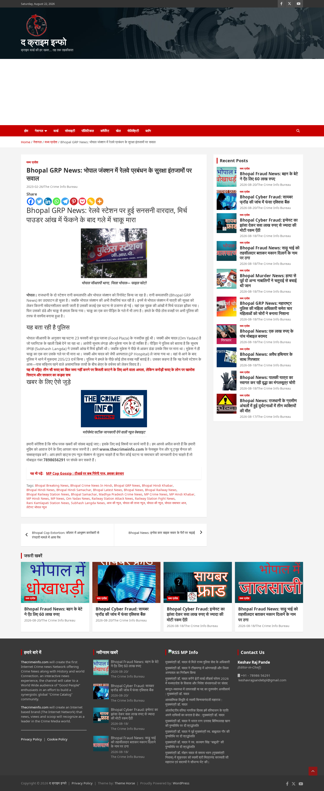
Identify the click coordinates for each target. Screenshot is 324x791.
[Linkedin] (48, 201)
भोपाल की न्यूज (155, 503)
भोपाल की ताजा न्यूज (134, 503)
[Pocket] (82, 201)
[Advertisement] (162, 92)
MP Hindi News (37, 498)
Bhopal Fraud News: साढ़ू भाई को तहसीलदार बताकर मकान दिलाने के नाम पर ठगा (269, 253)
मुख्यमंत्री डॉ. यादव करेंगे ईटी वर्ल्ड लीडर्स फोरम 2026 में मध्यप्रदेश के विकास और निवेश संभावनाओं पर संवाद (197, 680)
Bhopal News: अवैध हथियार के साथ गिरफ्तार (266, 356)
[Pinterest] (74, 201)
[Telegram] (65, 201)
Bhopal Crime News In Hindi (91, 485)
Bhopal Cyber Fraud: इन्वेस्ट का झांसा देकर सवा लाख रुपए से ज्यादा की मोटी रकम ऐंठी (269, 225)
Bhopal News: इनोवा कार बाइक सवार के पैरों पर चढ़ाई (162, 532)
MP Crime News (156, 494)
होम (26, 130)
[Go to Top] (313, 771)
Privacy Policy (31, 739)
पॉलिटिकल (88, 130)
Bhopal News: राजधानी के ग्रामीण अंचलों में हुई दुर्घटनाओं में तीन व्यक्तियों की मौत (268, 406)
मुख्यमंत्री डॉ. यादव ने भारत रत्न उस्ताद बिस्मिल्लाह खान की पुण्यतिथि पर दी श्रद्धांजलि (197, 723)
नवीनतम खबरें (107, 652)
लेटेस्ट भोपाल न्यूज (36, 507)
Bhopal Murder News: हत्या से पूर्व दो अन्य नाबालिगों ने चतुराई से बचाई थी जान (268, 281)
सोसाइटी (70, 130)
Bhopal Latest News (107, 490)
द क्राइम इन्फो (43, 42)
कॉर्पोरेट (105, 130)
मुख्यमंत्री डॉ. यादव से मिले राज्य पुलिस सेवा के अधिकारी (197, 662)
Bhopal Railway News (161, 490)
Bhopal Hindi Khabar (157, 485)
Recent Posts (234, 161)
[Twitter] (39, 201)
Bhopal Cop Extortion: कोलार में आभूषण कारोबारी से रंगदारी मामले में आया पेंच (65, 534)
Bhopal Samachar (84, 494)
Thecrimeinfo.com (34, 662)
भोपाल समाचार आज (175, 503)
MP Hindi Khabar (181, 494)
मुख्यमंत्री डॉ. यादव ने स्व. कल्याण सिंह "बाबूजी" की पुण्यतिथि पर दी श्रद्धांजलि (194, 744)
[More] (99, 201)
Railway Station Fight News (155, 498)
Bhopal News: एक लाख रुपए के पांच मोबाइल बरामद (266, 333)
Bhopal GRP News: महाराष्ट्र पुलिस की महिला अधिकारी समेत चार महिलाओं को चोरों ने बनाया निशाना (266, 308)
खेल (118, 130)
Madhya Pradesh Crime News (120, 494)
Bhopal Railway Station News (47, 494)
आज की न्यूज (114, 503)
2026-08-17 (248, 416)
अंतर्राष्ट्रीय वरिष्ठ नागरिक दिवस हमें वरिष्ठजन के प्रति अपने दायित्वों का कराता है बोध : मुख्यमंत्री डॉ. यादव (196, 712)
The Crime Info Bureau (61, 187)
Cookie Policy (57, 739)
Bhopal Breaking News (52, 485)
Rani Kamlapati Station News (47, 503)
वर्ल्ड (56, 130)
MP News (57, 498)
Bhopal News (133, 490)
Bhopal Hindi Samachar (73, 490)
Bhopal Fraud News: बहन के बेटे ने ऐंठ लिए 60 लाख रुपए (269, 176)
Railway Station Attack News (112, 498)
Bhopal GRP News (127, 485)
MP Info (189, 652)
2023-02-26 (34, 187)
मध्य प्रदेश (32, 162)
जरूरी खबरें (33, 556)
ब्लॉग (148, 130)
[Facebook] (31, 201)
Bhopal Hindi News (40, 490)
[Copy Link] (91, 201)
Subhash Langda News (88, 503)
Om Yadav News (78, 498)
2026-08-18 (248, 236)
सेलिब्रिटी (133, 130)
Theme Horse (125, 783)
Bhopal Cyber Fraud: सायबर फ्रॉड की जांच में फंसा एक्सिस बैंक (266, 199)
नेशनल (39, 130)
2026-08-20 (248, 185)
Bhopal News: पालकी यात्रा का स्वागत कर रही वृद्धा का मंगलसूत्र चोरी (267, 380)
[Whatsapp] (56, 201)
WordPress (181, 783)
